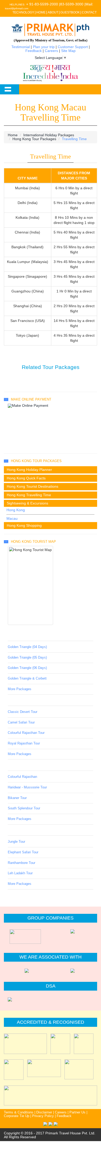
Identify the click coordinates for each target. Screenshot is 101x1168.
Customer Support (73, 47)
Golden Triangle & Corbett (27, 678)
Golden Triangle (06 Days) (27, 668)
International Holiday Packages (48, 135)
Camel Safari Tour (21, 722)
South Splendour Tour (24, 808)
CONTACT (89, 12)
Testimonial (20, 47)
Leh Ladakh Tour (20, 873)
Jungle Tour (16, 841)
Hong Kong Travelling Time (29, 495)
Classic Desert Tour (22, 712)
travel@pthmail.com (16, 8)
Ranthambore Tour (21, 863)
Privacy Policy (43, 1116)
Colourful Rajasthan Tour (26, 733)
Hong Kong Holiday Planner (29, 470)
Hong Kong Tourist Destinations (32, 486)
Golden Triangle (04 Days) (27, 647)
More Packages (19, 689)
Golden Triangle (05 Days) (27, 657)
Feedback (33, 51)
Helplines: (17, 4)
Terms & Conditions (18, 1112)
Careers (51, 51)
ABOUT (53, 12)
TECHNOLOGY (23, 12)
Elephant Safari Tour (23, 852)
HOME (41, 12)
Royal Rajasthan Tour (24, 743)
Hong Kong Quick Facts (26, 478)
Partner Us (77, 1112)
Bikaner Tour (17, 798)
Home (13, 135)
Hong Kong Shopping (24, 525)
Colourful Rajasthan (22, 777)
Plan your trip (44, 47)
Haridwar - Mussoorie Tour (27, 787)
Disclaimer (44, 1112)
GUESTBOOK (70, 12)
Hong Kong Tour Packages (34, 139)
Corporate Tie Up (16, 1116)
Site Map (68, 51)
